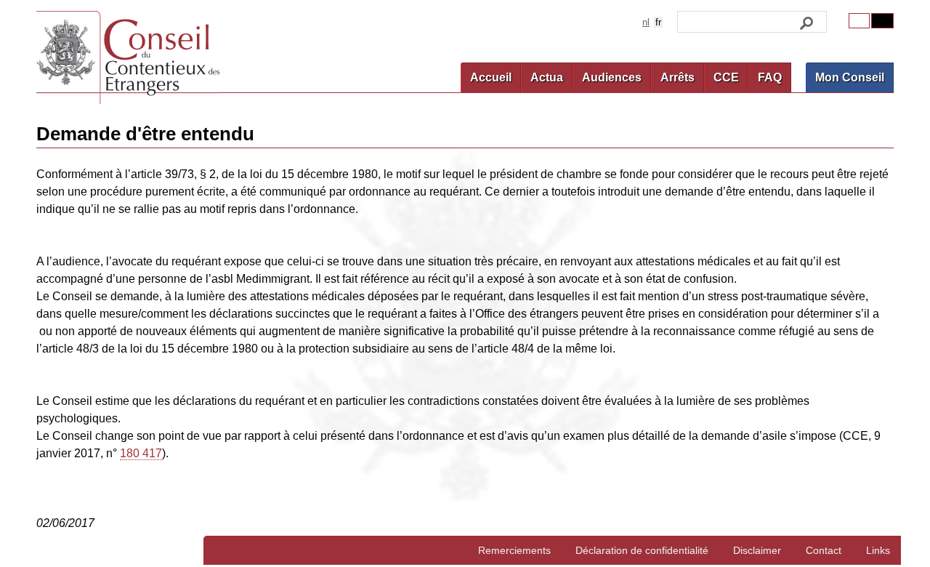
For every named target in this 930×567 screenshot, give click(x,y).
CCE (726, 77)
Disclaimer (757, 550)
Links (878, 550)
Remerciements (514, 550)
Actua (546, 77)
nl (646, 22)
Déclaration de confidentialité (641, 550)
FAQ (770, 77)
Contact (823, 550)
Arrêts (677, 77)
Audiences (612, 77)
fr (658, 22)
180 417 (141, 453)
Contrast (882, 20)
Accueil (491, 77)
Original (859, 20)
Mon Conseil (849, 77)
